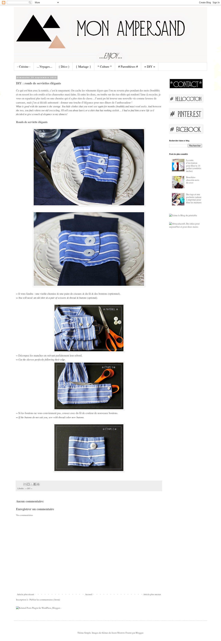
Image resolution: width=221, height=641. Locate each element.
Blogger (139, 632)
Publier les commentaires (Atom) (45, 599)
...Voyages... (44, 66)
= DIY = (149, 66)
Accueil (88, 594)
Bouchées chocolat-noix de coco (192, 180)
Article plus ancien (152, 594)
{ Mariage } (83, 66)
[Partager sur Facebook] (35, 484)
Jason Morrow (118, 632)
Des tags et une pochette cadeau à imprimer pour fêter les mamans (193, 198)
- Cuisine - (23, 66)
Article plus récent (25, 594)
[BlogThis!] (28, 484)
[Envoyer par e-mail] (25, 484)
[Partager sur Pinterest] (38, 484)
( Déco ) (64, 66)
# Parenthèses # (128, 66)
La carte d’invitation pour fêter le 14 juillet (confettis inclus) (193, 165)
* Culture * (105, 66)
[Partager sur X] (31, 484)
